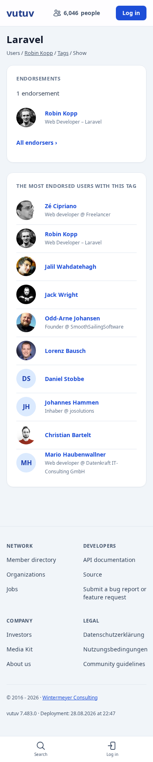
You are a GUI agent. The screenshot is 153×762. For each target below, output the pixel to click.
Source (92, 574)
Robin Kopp (38, 53)
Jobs (12, 589)
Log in (131, 13)
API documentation (109, 560)
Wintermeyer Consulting (70, 697)
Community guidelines (114, 664)
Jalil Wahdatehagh (70, 266)
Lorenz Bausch (65, 351)
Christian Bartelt (68, 435)
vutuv (20, 13)
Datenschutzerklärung (113, 634)
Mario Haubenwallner (75, 454)
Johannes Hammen (72, 402)
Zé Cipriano (61, 206)
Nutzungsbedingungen (115, 649)
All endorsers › (36, 142)
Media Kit (20, 649)
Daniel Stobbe (64, 379)
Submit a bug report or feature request (114, 593)
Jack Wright (61, 294)
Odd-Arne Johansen (72, 318)
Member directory (31, 560)
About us (19, 664)
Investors (19, 634)
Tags (63, 53)
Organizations (26, 574)
